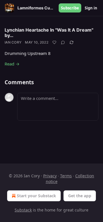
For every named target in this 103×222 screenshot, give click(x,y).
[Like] (54, 42)
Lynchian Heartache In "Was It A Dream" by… (49, 32)
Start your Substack (36, 195)
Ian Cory (13, 42)
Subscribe (70, 8)
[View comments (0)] (63, 42)
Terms (66, 175)
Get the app (79, 195)
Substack (23, 210)
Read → (12, 64)
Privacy (50, 175)
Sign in (91, 8)
